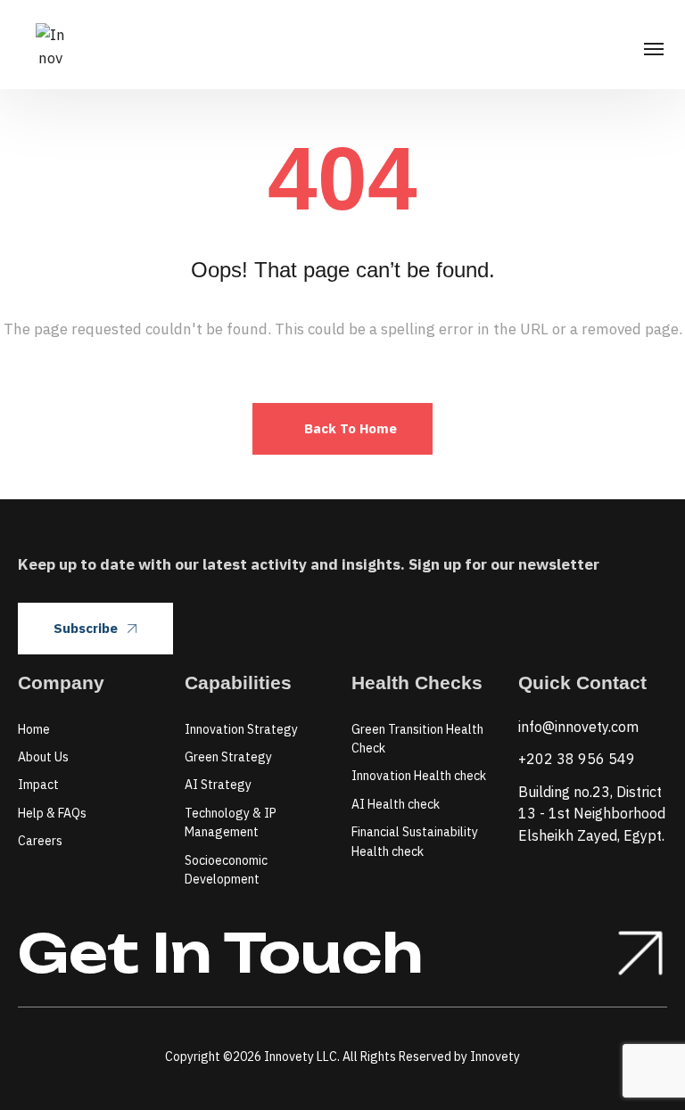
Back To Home (350, 428)
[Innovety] (50, 44)
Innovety (495, 1056)
